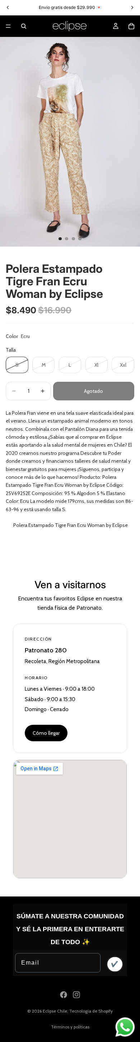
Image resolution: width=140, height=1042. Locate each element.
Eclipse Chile (55, 1011)
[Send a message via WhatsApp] (125, 1027)
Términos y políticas (70, 1026)
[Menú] (8, 26)
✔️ (115, 964)
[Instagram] (76, 994)
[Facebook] (63, 994)
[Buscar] (24, 26)
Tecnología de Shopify (91, 1011)
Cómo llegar (46, 733)
